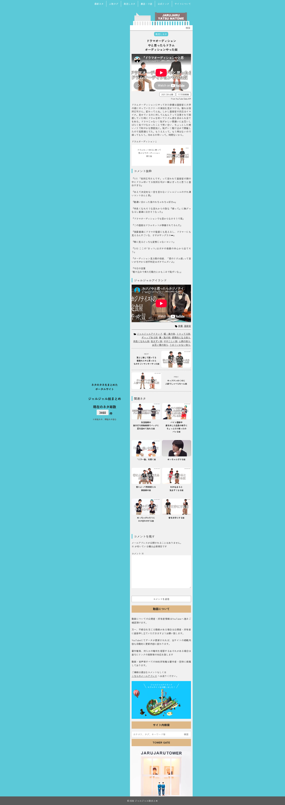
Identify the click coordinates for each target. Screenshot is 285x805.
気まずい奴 (156, 341)
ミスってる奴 (183, 333)
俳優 (180, 326)
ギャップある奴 (150, 337)
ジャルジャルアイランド (149, 333)
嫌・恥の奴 (165, 337)
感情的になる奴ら (181, 337)
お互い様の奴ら (160, 344)
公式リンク (163, 3)
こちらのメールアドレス (144, 676)
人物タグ (113, 3)
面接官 (187, 326)
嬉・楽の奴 (169, 333)
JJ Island (161, 703)
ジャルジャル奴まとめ (104, 398)
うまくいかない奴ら (180, 344)
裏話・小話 (146, 3)
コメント (138, 553)
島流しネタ (129, 3)
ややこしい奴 (170, 341)
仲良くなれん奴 (141, 341)
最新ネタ (99, 3)
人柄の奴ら (184, 341)
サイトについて (183, 3)
